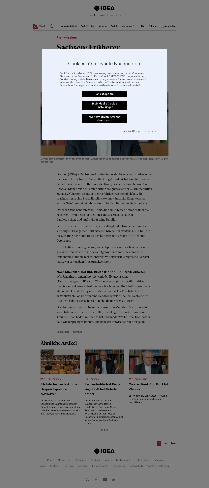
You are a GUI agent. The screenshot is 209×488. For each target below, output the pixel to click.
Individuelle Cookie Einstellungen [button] (104, 105)
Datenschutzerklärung (128, 131)
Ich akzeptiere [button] (104, 94)
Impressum (150, 131)
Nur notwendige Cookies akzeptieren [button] (105, 118)
